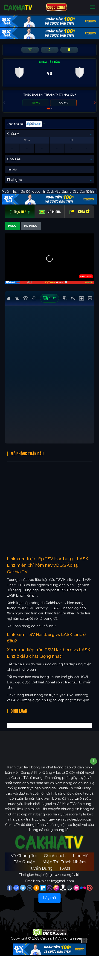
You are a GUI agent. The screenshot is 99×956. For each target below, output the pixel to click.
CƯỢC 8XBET (56, 7)
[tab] (20, 211)
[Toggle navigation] (92, 7)
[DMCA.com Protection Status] (49, 932)
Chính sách (55, 855)
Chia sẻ (84, 211)
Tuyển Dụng (40, 868)
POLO (12, 225)
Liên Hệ (80, 855)
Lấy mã (49, 898)
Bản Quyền (24, 861)
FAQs (65, 868)
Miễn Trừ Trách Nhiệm (64, 861)
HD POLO (30, 225)
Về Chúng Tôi (24, 855)
